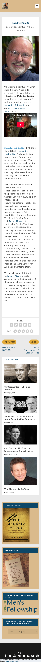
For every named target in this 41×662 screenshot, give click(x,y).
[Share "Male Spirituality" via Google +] (20, 325)
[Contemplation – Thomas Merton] (20, 373)
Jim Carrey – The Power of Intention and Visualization (18, 449)
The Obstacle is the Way (16, 489)
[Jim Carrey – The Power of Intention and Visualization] (20, 434)
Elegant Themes (20, 646)
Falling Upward (16, 221)
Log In (20, 652)
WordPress (20, 649)
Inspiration (11, 26)
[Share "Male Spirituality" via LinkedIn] (25, 325)
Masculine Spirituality (15, 105)
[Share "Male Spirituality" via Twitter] (16, 325)
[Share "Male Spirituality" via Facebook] (11, 325)
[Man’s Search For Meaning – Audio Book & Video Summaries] (20, 404)
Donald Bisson (14, 276)
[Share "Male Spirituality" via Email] (29, 325)
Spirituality (23, 26)
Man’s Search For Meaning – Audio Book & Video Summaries (20, 417)
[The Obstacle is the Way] (20, 471)
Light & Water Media (12, 661)
